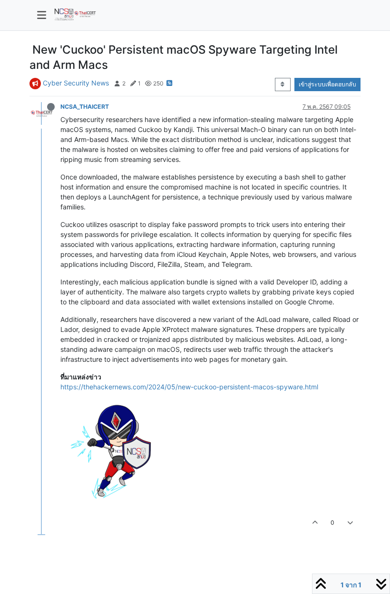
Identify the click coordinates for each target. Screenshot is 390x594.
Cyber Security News (76, 83)
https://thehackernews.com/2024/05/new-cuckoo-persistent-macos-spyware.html (189, 387)
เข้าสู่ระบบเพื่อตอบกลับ (327, 84)
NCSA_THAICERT (84, 106)
